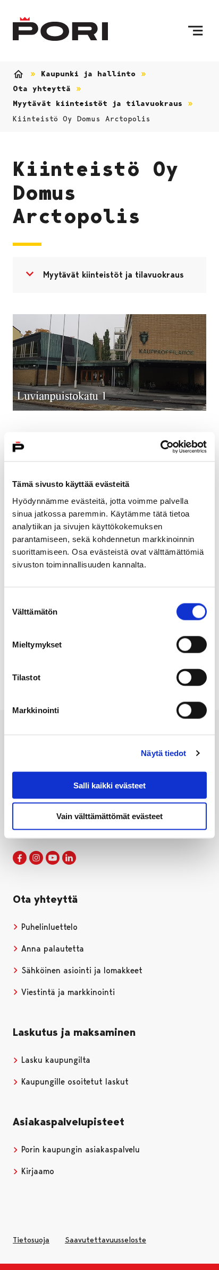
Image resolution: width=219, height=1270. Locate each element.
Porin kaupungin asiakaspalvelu (79, 1149)
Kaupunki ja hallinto (88, 73)
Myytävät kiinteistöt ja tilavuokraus (97, 103)
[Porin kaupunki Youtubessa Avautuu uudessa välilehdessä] (53, 858)
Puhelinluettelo (48, 927)
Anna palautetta (51, 949)
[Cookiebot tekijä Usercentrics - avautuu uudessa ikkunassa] (160, 447)
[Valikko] (195, 31)
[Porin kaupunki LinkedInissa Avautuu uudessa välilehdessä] (69, 858)
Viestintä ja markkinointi (67, 992)
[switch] (191, 644)
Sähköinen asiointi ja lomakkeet (80, 970)
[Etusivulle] (60, 29)
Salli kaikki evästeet (109, 784)
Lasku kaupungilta (54, 1060)
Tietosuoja (31, 1240)
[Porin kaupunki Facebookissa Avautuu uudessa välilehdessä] (20, 858)
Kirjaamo (36, 1171)
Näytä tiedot (163, 753)
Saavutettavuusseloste (105, 1240)
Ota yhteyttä (42, 88)
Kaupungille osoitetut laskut (74, 1082)
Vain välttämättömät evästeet (109, 816)
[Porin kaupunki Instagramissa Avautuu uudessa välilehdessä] (36, 858)
